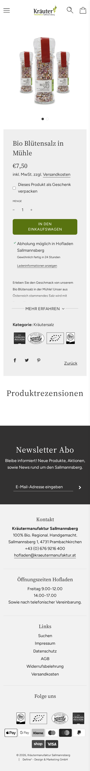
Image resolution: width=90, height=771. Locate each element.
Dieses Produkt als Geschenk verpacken (44, 188)
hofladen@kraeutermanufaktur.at (45, 555)
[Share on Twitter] (26, 360)
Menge (17, 201)
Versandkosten (56, 174)
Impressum (45, 643)
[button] (42, 119)
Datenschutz (45, 651)
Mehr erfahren (43, 308)
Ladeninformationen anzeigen (37, 265)
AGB (45, 658)
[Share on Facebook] (14, 360)
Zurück (70, 363)
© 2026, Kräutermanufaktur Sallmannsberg (43, 755)
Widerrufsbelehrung (45, 666)
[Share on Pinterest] (38, 360)
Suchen (45, 635)
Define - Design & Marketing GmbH (45, 759)
